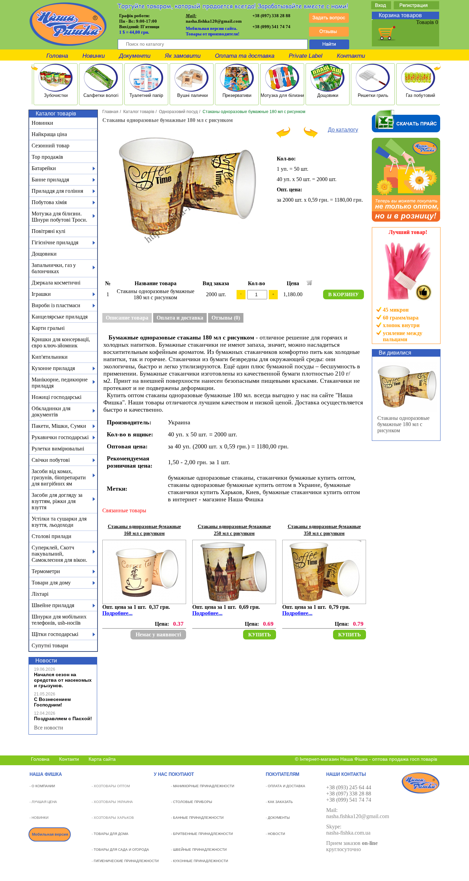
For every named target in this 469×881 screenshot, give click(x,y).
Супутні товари (50, 645)
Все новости (48, 728)
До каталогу (343, 130)
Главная (110, 111)
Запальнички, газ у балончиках (54, 268)
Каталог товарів (138, 111)
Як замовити (183, 56)
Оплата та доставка (244, 56)
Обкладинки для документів (51, 411)
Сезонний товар (50, 145)
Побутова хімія (49, 202)
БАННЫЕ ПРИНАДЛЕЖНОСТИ (198, 817)
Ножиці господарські (56, 397)
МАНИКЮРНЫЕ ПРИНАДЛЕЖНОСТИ (203, 786)
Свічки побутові (51, 460)
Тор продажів (47, 157)
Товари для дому (51, 583)
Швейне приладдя (53, 605)
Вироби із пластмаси (56, 305)
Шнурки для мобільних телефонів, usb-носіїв (59, 620)
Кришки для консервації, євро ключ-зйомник (61, 342)
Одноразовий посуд (178, 111)
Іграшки (41, 294)
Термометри (46, 571)
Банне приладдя (50, 179)
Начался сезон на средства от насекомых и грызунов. (63, 680)
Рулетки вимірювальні (58, 448)
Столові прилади (51, 536)
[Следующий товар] (311, 136)
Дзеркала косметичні (56, 283)
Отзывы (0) (225, 318)
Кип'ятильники (50, 357)
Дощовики (44, 254)
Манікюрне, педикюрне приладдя (60, 383)
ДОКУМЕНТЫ (279, 817)
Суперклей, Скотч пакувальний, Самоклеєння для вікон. (59, 554)
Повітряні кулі (48, 231)
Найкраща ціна (49, 134)
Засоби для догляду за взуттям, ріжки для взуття (57, 501)
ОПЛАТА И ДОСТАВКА (286, 786)
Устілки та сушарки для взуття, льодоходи (59, 522)
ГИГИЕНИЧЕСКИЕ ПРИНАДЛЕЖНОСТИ (126, 861)
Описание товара (127, 318)
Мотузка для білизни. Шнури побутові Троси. (59, 217)
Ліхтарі (40, 594)
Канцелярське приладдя (60, 317)
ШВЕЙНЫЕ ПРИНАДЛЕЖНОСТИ (200, 849)
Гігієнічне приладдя (55, 242)
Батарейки (44, 168)
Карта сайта (102, 759)
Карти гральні (48, 328)
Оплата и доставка (180, 318)
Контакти (351, 56)
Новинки (93, 56)
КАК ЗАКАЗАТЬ (280, 802)
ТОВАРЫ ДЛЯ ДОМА (111, 834)
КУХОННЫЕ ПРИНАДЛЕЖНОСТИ (200, 861)
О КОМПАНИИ (43, 786)
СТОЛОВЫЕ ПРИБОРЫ (192, 802)
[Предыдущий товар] (283, 136)
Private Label (305, 56)
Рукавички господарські (60, 437)
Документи (134, 56)
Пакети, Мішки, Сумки (59, 426)
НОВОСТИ (276, 834)
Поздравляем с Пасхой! (63, 718)
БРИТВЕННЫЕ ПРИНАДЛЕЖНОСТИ (203, 834)
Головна (57, 56)
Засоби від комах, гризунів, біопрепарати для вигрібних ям (59, 477)
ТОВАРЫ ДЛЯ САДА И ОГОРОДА (121, 849)
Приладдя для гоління (57, 191)
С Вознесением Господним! (52, 701)
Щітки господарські (55, 634)
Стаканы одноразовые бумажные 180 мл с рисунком (403, 424)
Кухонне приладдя (53, 368)
